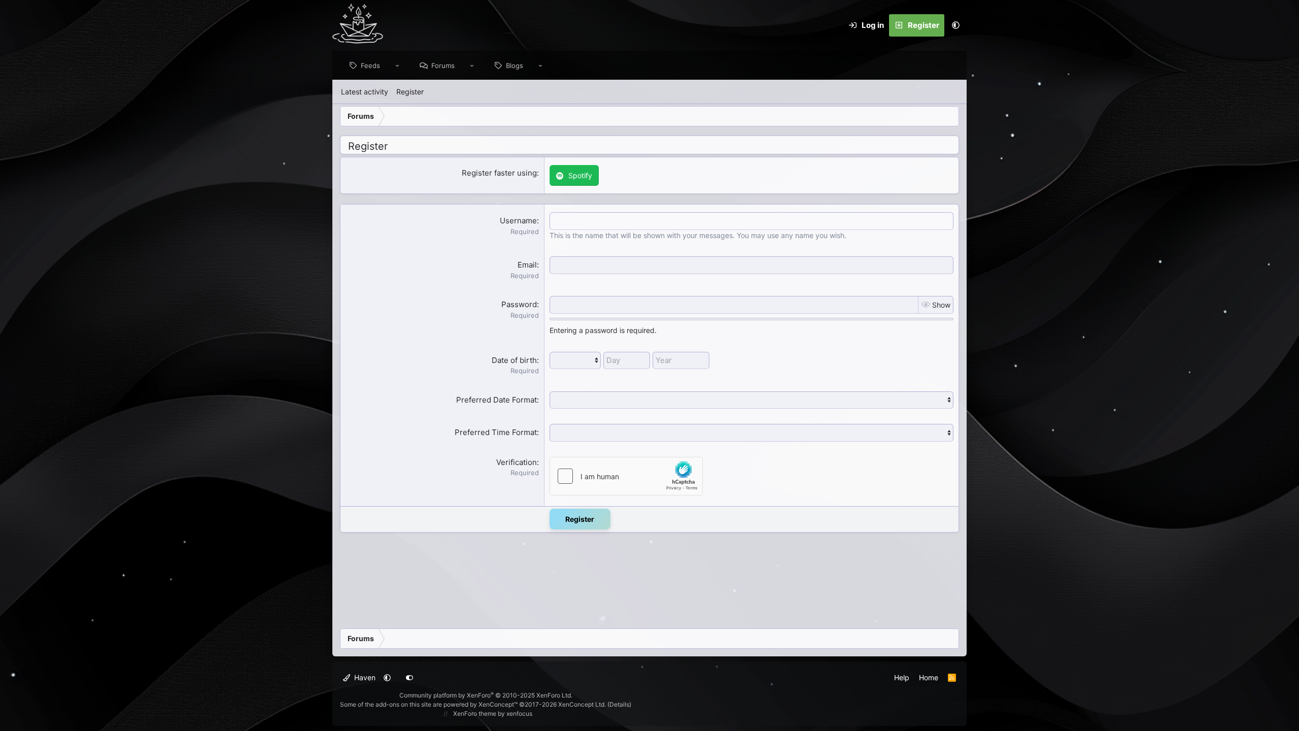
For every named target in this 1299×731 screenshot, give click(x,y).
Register (410, 91)
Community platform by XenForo (485, 695)
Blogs (514, 65)
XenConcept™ (498, 704)
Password (519, 304)
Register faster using (499, 173)
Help (901, 677)
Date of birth (514, 360)
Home (928, 677)
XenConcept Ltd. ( (583, 704)
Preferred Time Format (496, 432)
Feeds (370, 65)
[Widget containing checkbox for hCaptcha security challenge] (626, 476)
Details (619, 704)
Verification (516, 462)
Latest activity (364, 91)
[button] (955, 25)
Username (518, 220)
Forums (443, 65)
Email (527, 265)
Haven (363, 677)
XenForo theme (474, 713)
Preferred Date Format (496, 400)
